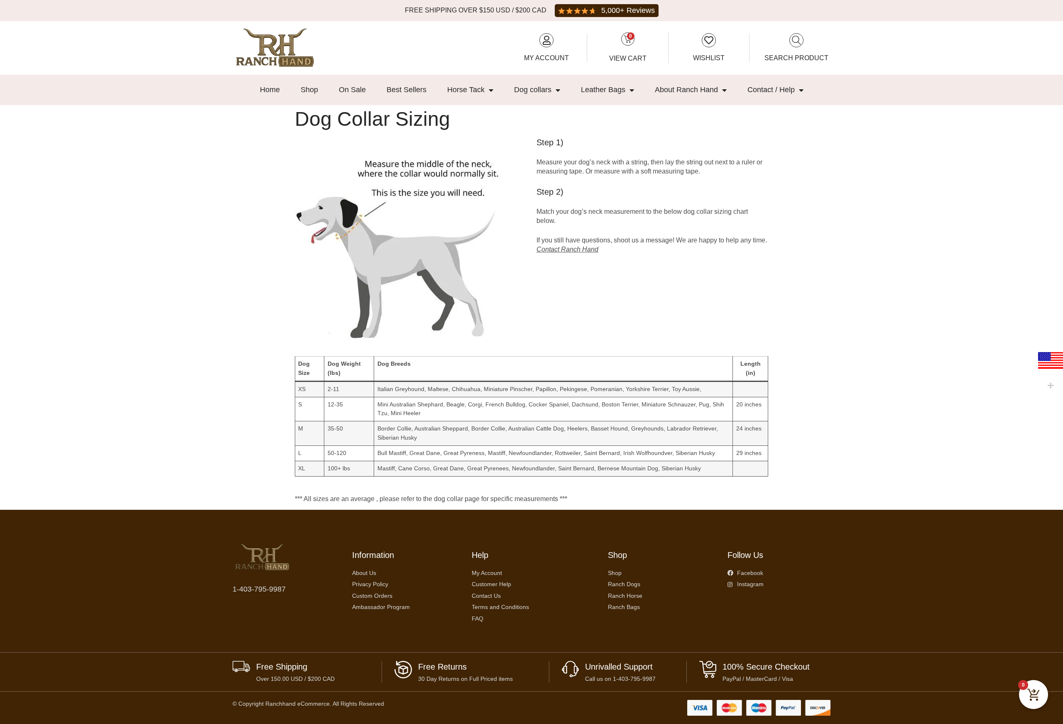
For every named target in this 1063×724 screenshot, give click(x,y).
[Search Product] (796, 40)
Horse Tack (466, 90)
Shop (309, 90)
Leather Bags (603, 90)
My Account (546, 57)
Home (270, 90)
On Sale (352, 90)
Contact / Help (771, 90)
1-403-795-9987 (259, 589)
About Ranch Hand (686, 90)
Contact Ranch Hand (567, 249)
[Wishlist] (709, 40)
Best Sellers (406, 90)
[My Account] (546, 40)
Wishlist (709, 57)
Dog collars (532, 90)
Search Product (796, 57)
